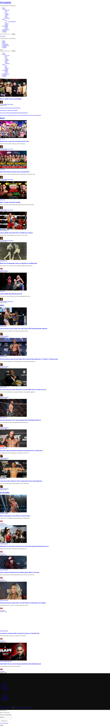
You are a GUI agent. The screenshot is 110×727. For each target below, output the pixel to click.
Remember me (4, 720)
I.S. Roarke (2, 523)
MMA (2, 305)
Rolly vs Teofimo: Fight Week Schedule (10, 202)
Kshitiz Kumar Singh (4, 336)
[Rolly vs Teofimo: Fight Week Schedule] (13, 198)
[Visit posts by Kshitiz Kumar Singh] (1, 335)
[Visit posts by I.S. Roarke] (1, 522)
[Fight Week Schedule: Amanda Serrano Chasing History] (13, 168)
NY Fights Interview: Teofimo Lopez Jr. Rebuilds (9, 110)
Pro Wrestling (4, 492)
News (4, 326)
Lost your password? (4, 723)
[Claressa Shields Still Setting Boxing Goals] (13, 290)
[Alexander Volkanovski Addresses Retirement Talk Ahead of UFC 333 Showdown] (13, 446)
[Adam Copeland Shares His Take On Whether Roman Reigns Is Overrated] (13, 568)
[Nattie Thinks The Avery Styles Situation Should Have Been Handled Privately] (13, 660)
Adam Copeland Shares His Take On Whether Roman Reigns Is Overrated (19, 572)
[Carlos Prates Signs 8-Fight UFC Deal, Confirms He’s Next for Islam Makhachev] (13, 477)
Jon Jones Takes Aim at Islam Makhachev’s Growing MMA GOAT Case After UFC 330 (23, 389)
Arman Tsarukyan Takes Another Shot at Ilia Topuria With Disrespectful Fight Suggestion (24, 328)
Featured (4, 230)
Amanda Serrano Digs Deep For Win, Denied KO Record (10, 107)
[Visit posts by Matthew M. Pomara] (1, 269)
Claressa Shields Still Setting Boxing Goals (11, 293)
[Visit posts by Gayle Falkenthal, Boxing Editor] (1, 103)
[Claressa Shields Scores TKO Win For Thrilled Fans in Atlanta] (13, 229)
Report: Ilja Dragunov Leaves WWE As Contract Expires (15, 515)
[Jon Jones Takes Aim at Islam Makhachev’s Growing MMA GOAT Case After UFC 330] (13, 385)
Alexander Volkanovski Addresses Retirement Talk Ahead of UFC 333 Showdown (21, 450)
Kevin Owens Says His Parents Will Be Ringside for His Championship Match (14, 112)
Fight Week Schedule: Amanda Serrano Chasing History (15, 171)
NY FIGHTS (5, 2)
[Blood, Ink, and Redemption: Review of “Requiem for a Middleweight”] (13, 259)
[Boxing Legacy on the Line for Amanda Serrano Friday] (13, 137)
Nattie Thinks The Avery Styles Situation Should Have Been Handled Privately (20, 663)
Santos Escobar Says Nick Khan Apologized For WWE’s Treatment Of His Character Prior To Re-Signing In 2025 (20, 115)
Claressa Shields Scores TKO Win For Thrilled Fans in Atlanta (16, 232)
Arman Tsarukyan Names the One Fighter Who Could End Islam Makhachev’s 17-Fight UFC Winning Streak (29, 359)
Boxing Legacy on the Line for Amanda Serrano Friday (14, 141)
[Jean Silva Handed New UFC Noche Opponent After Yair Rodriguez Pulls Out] (13, 416)
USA (4, 138)
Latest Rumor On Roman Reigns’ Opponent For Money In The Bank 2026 (19, 633)
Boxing (2, 118)
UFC (6, 326)
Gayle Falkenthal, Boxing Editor (6, 104)
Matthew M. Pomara (4, 270)
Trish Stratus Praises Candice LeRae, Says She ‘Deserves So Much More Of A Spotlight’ (23, 602)
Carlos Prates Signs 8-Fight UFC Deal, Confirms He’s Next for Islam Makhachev (21, 481)
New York (5, 260)
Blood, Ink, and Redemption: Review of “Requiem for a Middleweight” (18, 263)
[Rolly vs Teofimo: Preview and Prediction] (13, 96)
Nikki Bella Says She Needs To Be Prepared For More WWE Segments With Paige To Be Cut (24, 546)
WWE (1, 513)
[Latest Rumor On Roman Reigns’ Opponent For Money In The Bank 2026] (13, 629)
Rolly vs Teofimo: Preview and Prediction (11, 98)
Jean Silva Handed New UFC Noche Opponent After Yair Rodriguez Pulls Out (20, 420)
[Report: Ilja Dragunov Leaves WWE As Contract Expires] (13, 512)
